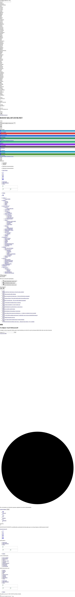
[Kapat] (1, 128)
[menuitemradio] (9, 281)
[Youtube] (3, 179)
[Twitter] (3, 174)
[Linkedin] (3, 178)
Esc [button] (13, 596)
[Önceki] (1, 288)
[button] (1, 126)
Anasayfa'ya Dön (3, 333)
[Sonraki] (3, 288)
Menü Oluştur (5, 170)
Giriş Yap (1, 529)
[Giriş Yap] (1, 158)
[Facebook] (3, 172)
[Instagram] (3, 175)
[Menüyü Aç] (1, 121)
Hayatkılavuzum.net (3, 114)
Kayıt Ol (5, 529)
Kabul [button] (8, 509)
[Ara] (1, 125)
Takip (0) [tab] (4, 164)
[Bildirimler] (1, 159)
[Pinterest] (3, 176)
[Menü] (1, 113)
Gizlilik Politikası (3, 509)
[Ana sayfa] (3, 195)
